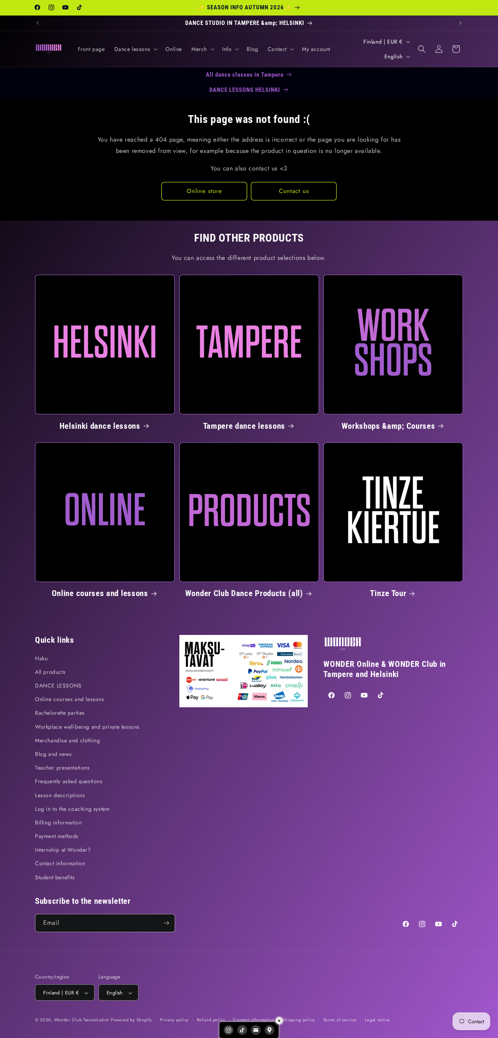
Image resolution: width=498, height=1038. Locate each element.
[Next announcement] (460, 23)
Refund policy (211, 1020)
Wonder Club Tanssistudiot (81, 1020)
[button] (135, 49)
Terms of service (340, 1020)
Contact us (294, 191)
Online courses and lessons (100, 593)
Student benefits (55, 877)
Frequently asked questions (69, 782)
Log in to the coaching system (72, 809)
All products (50, 672)
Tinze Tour (388, 593)
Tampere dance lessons (244, 426)
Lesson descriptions (60, 795)
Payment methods (57, 836)
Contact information (60, 864)
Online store (204, 191)
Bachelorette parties (60, 713)
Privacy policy (174, 1020)
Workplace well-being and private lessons (87, 727)
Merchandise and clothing (67, 740)
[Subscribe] (166, 923)
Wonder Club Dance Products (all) (244, 593)
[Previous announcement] (37, 23)
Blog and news (53, 754)
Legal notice (377, 1020)
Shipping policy (298, 1020)
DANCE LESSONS (58, 685)
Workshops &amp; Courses (388, 426)
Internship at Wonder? (63, 850)
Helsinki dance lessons (100, 426)
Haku (41, 658)
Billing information (58, 822)
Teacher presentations (62, 767)
